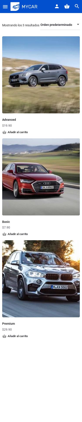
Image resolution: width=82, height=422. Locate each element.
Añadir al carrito (18, 132)
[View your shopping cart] (67, 6)
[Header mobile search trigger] (77, 6)
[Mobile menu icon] (5, 6)
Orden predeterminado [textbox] (56, 24)
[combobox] (60, 25)
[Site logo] (24, 6)
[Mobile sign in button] (57, 6)
